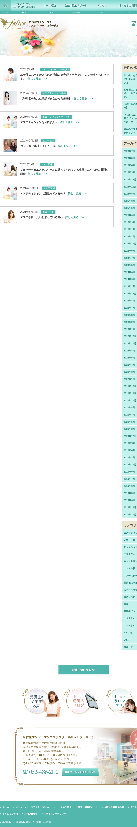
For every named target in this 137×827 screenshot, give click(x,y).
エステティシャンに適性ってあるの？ (53, 193)
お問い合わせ (30, 813)
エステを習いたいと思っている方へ (52, 217)
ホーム (6, 807)
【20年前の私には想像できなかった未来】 (56, 98)
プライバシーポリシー (55, 813)
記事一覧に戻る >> (83, 669)
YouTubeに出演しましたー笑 (48, 146)
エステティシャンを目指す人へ (49, 122)
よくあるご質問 (10, 813)
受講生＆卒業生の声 (114, 807)
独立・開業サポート (88, 807)
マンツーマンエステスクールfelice (32, 807)
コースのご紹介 (63, 807)
